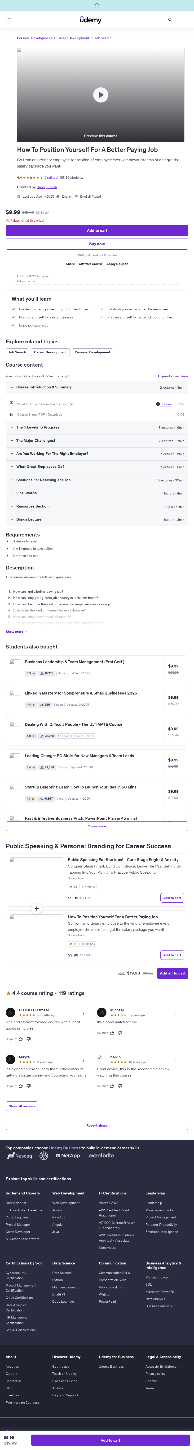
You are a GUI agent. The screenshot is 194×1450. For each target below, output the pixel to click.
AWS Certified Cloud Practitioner (114, 1212)
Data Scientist (16, 1203)
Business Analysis (159, 1306)
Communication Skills (114, 1273)
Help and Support (65, 1395)
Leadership (154, 1203)
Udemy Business (64, 1148)
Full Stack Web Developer (25, 1210)
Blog (9, 1388)
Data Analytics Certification (16, 1307)
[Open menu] (9, 20)
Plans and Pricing (64, 1381)
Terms (150, 1388)
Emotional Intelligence (162, 1232)
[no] (29, 1039)
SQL (149, 1284)
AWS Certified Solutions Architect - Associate (116, 1237)
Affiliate (57, 1388)
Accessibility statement (163, 1366)
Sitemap (152, 1381)
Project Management (161, 1217)
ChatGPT (59, 1294)
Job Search (103, 38)
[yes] (21, 1039)
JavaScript (60, 1210)
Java (55, 1232)
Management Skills (159, 1210)
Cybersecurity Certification (16, 1275)
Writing (104, 1294)
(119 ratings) (49, 177)
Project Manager (18, 1224)
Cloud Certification (19, 1298)
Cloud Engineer (17, 1217)
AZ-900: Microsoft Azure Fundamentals (117, 1225)
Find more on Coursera (22, 1402)
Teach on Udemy (64, 1373)
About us (12, 1366)
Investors (13, 1395)
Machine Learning (65, 1287)
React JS (59, 1217)
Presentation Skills (112, 1280)
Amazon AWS (109, 1203)
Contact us (14, 1381)
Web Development (66, 1203)
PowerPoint (107, 1301)
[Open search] (170, 20)
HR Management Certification (18, 1320)
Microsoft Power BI (160, 1292)
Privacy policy (155, 1373)
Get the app (61, 1366)
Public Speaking (110, 1287)
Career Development (73, 38)
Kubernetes (107, 1247)
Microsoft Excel (157, 1277)
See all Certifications (21, 1330)
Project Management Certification (21, 1288)
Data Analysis (155, 1299)
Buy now (97, 243)
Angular (58, 1224)
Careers (11, 1373)
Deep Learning (63, 1301)
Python (57, 1280)
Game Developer (18, 1232)
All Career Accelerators (22, 1239)
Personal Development (34, 38)
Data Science (62, 1273)
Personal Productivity (161, 1224)
